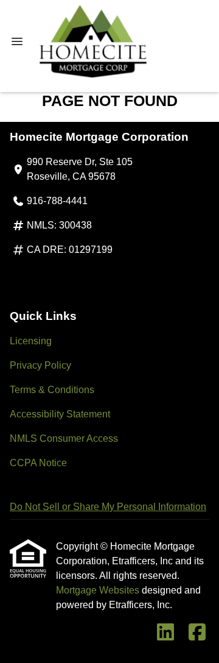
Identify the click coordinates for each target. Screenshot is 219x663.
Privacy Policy (40, 365)
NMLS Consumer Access (64, 438)
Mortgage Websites (99, 590)
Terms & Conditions (52, 390)
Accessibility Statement (60, 414)
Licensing (31, 341)
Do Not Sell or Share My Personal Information (108, 507)
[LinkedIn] (165, 633)
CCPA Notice (38, 463)
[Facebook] (197, 633)
